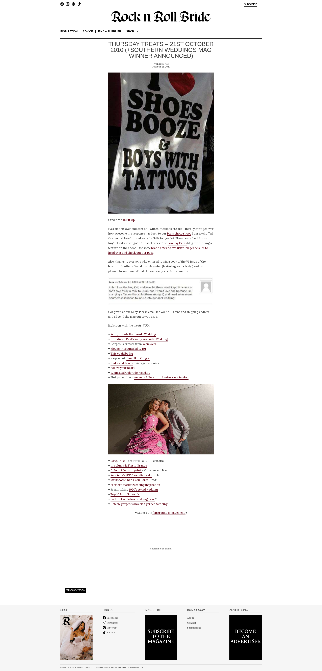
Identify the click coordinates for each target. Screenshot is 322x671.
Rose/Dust (118, 461)
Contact (191, 622)
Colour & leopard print (126, 470)
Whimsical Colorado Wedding (130, 373)
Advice (88, 31)
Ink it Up (129, 220)
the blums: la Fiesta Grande (129, 465)
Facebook (112, 617)
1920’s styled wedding (143, 489)
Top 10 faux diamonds (125, 494)
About (190, 617)
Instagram (112, 622)
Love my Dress (177, 243)
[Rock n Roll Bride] (161, 16)
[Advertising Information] (245, 637)
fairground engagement (168, 513)
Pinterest (112, 627)
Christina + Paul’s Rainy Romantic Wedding (139, 339)
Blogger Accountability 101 (128, 349)
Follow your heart (123, 368)
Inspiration (69, 31)
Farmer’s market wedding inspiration (135, 485)
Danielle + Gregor (138, 358)
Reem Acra (149, 344)
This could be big (122, 353)
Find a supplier (109, 31)
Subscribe (250, 4)
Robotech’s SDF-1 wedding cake (131, 475)
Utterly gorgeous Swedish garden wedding (139, 504)
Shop (130, 31)
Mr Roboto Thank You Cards (130, 480)
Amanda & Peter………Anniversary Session (161, 377)
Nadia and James (122, 363)
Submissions (194, 627)
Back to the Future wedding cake (133, 499)
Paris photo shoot (179, 233)
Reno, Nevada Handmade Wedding (133, 334)
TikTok (111, 632)
